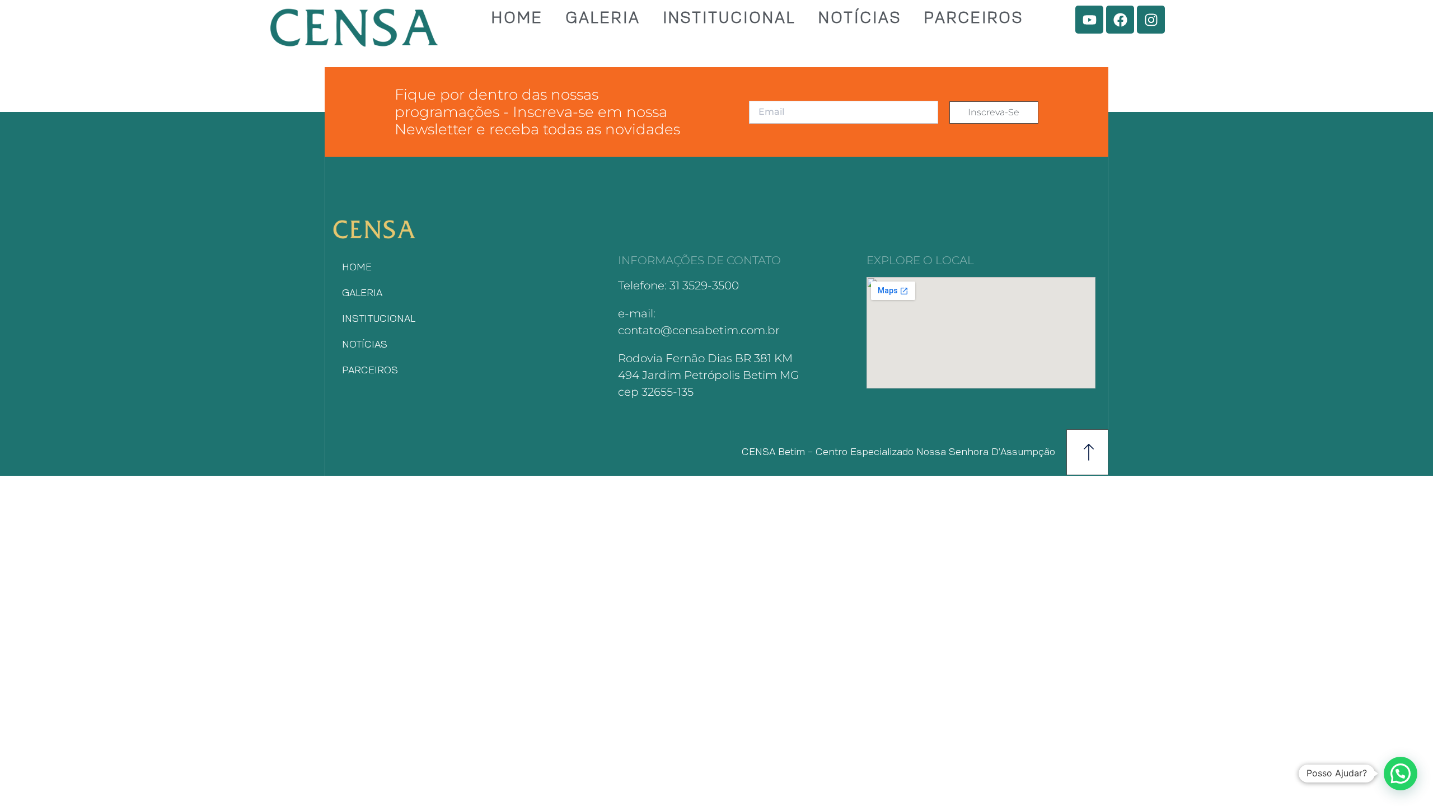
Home (517, 18)
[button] (1400, 773)
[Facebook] (1120, 20)
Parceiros (974, 18)
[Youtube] (1089, 20)
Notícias (860, 18)
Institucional (729, 18)
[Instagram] (1151, 20)
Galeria (602, 18)
